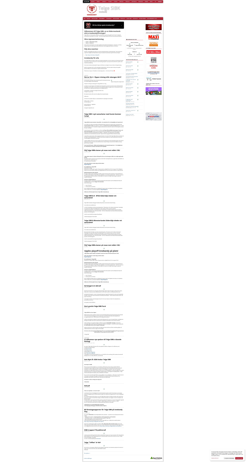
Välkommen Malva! (129, 91)
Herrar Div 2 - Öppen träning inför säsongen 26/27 (102, 77)
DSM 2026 (99, 438)
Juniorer (104, 1)
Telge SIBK (87, 1)
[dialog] (227, 455)
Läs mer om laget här (91, 352)
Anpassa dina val (214, 458)
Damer (98, 1)
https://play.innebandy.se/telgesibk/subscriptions (94, 421)
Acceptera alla (239, 458)
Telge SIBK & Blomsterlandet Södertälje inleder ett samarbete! (103, 221)
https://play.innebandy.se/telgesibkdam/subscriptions (110, 426)
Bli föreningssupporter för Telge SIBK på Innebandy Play (103, 411)
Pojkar (109, 1)
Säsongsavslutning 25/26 (130, 103)
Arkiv (151, 1)
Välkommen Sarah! (129, 83)
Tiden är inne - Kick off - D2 (130, 110)
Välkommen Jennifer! (129, 87)
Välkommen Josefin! (129, 65)
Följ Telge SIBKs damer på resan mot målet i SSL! (102, 150)
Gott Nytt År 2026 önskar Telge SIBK (97, 359)
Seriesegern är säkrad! (92, 286)
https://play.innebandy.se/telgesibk (92, 55)
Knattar (121, 1)
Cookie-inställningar (88, 458)
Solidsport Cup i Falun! (130, 114)
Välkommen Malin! (129, 61)
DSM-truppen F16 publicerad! (95, 430)
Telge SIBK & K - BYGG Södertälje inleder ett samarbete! (100, 197)
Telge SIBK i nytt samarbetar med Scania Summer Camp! (102, 115)
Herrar (92, 1)
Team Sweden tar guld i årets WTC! (132, 76)
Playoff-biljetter (87, 164)
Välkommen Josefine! (129, 95)
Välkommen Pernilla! (129, 69)
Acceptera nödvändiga (229, 458)
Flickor (115, 1)
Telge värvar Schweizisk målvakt (131, 106)
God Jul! (87, 386)
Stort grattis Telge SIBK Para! (95, 306)
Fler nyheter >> (87, 453)
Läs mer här (89, 348)
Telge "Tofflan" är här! (92, 442)
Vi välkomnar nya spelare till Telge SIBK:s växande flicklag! (102, 340)
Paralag (127, 1)
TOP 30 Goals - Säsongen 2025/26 (131, 73)
